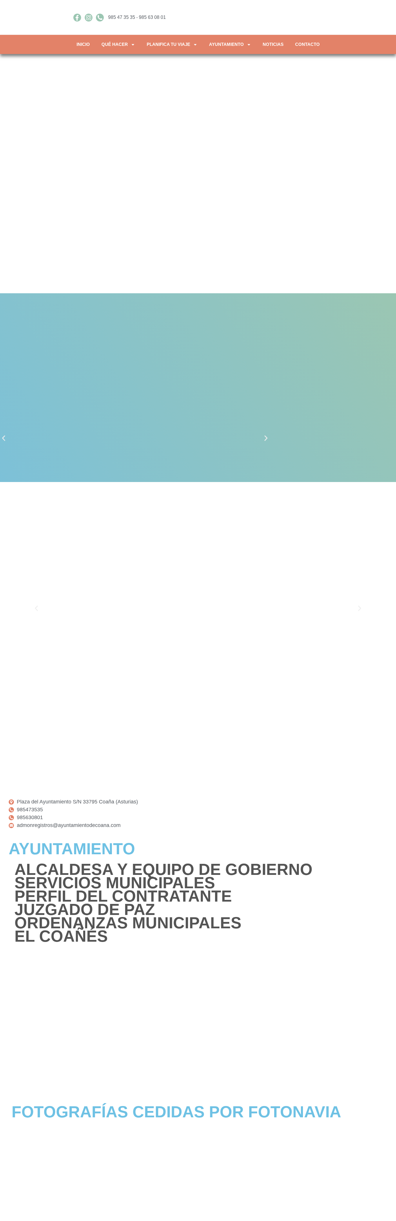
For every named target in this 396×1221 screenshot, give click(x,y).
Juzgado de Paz (84, 909)
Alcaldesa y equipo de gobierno (163, 869)
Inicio (83, 44)
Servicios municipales (114, 882)
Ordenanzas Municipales (127, 922)
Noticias (273, 44)
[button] (3, 438)
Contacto (307, 44)
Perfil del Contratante (123, 896)
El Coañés (61, 936)
